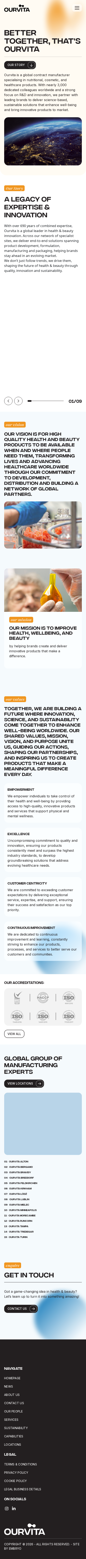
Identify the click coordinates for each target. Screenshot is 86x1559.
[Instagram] (6, 1508)
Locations (12, 1444)
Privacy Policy (16, 1472)
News (8, 1386)
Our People (13, 1411)
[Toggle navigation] (77, 8)
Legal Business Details (23, 1489)
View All (14, 1034)
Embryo (15, 1548)
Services (11, 1419)
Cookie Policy (15, 1481)
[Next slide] (18, 401)
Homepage (12, 1378)
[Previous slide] (8, 401)
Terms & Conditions (20, 1464)
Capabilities (13, 1436)
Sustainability (16, 1428)
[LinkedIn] (13, 1508)
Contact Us (14, 1403)
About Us (12, 1395)
